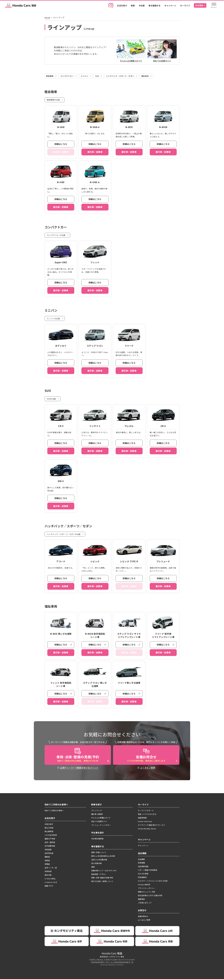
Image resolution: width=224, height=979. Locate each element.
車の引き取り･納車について (102, 881)
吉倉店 (47, 860)
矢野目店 (48, 871)
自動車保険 (142, 818)
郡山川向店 (49, 827)
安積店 (47, 864)
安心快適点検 (96, 863)
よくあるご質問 (147, 767)
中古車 (142, 5)
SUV (97, 76)
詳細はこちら (60, 144)
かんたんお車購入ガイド (100, 818)
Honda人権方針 (144, 884)
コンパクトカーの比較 (56, 235)
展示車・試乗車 (95, 151)
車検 (93, 867)
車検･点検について (98, 852)
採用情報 (199, 5)
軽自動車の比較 (53, 99)
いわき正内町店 (51, 835)
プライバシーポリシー (146, 888)
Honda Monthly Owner (147, 828)
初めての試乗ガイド (99, 821)
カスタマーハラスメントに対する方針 (153, 881)
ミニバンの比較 (53, 318)
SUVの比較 (51, 398)
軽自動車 (50, 76)
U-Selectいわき (51, 882)
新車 (133, 5)
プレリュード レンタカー (101, 825)
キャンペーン (170, 5)
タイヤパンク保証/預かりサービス (151, 825)
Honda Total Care (145, 821)
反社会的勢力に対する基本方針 (150, 895)
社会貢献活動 (143, 866)
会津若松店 (49, 853)
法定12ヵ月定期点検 (99, 859)
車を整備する (154, 5)
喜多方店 (48, 875)
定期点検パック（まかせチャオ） (104, 870)
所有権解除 (142, 877)
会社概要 (141, 859)
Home (47, 17)
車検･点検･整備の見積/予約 (102, 877)
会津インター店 (51, 867)
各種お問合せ (143, 916)
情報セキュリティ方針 (146, 892)
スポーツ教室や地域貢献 (147, 870)
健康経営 (141, 899)
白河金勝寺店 (50, 846)
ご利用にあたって (145, 902)
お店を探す (122, 5)
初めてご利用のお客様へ (54, 810)
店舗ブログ (49, 886)
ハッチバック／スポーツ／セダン (120, 76)
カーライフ (185, 5)
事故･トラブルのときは (147, 814)
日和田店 (48, 849)
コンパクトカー (67, 76)
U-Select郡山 (50, 878)
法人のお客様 (143, 873)
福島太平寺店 (50, 838)
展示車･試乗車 (97, 814)
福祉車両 (145, 76)
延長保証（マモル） (99, 874)
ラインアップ (96, 810)
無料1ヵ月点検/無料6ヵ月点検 (103, 856)
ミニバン (84, 76)
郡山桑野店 (49, 831)
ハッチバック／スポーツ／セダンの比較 (64, 534)
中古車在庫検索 (97, 838)
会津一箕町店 (50, 842)
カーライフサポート (146, 810)
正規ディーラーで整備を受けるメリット (79, 767)
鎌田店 (47, 857)
